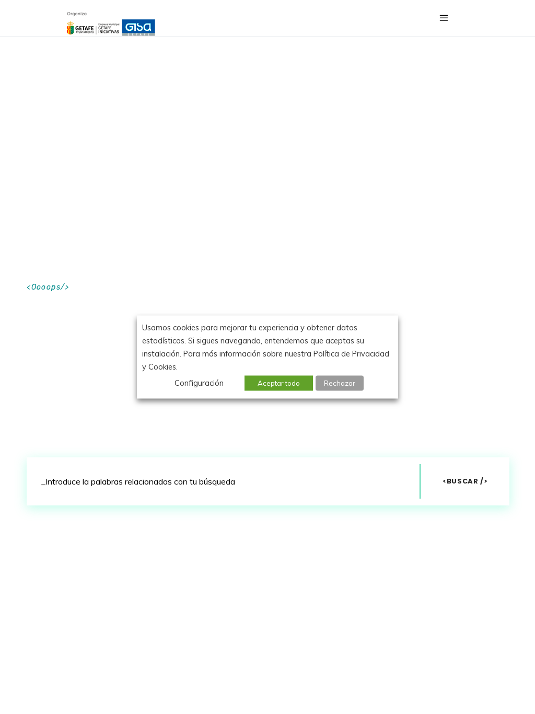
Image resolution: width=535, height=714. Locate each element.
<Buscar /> (465, 481)
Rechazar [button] (339, 383)
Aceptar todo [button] (279, 383)
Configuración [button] (199, 383)
